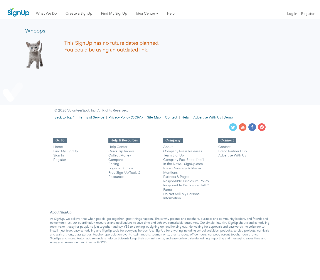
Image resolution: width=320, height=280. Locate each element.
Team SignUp (173, 155)
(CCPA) (136, 117)
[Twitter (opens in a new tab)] (233, 127)
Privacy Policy (119, 117)
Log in (292, 14)
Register (308, 14)
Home (58, 147)
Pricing (113, 164)
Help (185, 117)
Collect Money (119, 155)
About (168, 147)
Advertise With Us (207, 117)
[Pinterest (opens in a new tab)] (262, 127)
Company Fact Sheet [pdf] (183, 159)
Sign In (58, 155)
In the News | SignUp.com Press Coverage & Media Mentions (183, 168)
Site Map (154, 117)
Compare (115, 159)
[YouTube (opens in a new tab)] (242, 127)
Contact (171, 117)
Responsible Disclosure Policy (186, 181)
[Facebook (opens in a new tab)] (252, 127)
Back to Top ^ (64, 117)
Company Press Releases (182, 151)
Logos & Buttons (120, 168)
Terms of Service (91, 117)
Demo (228, 117)
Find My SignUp (65, 151)
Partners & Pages (176, 177)
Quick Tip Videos (121, 151)
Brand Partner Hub (232, 151)
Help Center (117, 147)
